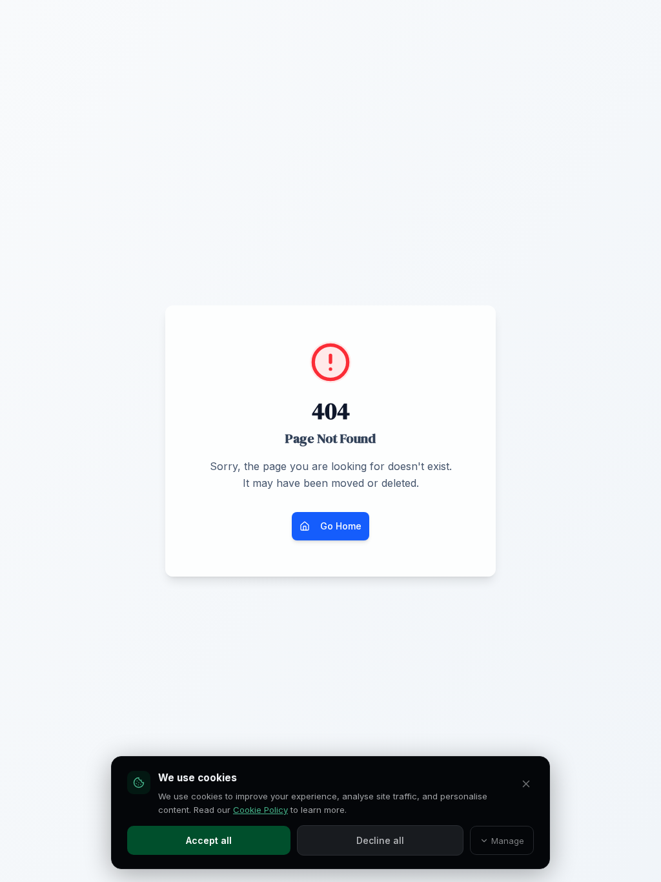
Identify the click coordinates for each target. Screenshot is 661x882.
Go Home (340, 525)
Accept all (209, 840)
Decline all (380, 840)
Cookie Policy (260, 810)
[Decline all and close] (526, 784)
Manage (507, 841)
